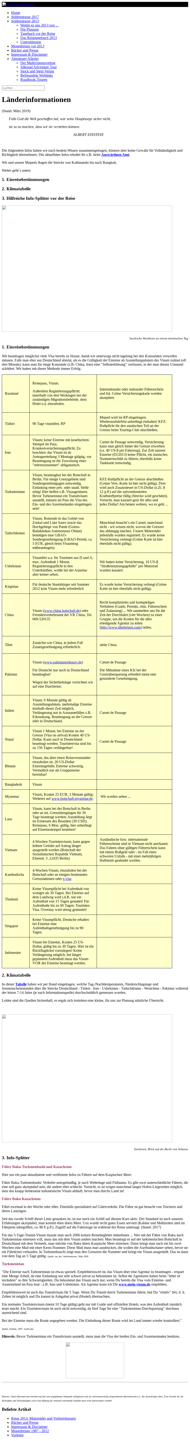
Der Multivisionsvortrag (37, 63)
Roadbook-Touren (33, 80)
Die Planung (29, 29)
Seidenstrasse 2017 (25, 17)
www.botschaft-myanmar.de (72, 799)
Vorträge (17, 1435)
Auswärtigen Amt (115, 155)
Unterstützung (30, 42)
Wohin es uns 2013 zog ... (39, 25)
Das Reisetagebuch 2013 (38, 38)
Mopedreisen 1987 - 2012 (30, 1431)
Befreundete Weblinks (36, 75)
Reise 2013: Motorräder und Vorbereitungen (43, 1418)
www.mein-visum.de (134, 1284)
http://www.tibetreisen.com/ (121, 627)
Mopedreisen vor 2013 (27, 46)
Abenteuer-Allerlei (24, 59)
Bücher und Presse (24, 50)
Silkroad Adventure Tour (38, 67)
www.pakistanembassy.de (63, 662)
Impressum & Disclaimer (29, 54)
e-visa (67, 879)
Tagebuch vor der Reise (37, 34)
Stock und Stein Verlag (37, 71)
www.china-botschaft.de (62, 611)
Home (15, 13)
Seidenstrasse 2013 (25, 21)
